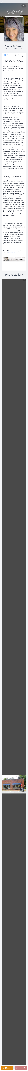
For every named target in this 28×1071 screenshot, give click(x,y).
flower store (11, 253)
